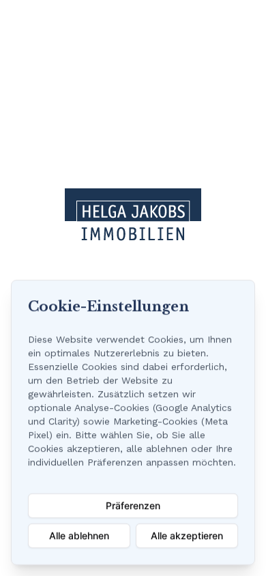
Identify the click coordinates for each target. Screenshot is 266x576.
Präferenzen (133, 505)
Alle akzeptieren (187, 535)
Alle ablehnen (79, 535)
